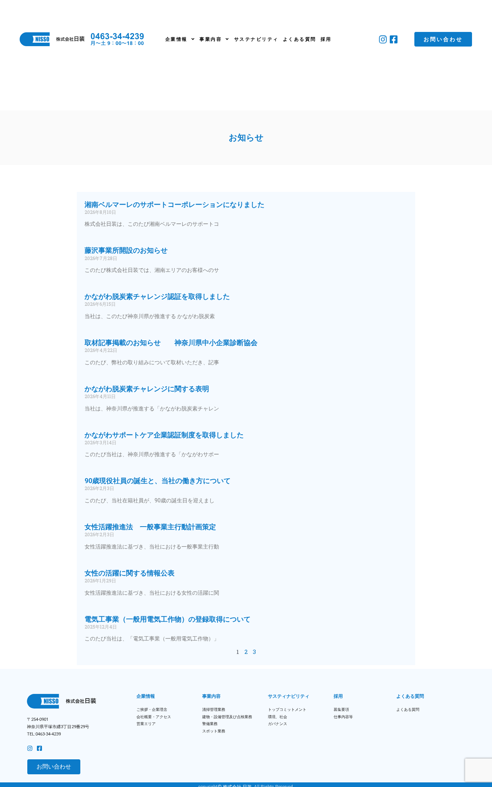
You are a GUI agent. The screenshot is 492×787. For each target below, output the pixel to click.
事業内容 (210, 39)
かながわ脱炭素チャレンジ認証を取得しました (157, 296)
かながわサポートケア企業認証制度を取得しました (164, 435)
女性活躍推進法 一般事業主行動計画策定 (150, 527)
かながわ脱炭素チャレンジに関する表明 (147, 389)
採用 (326, 39)
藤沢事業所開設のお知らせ (126, 250)
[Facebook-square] (393, 39)
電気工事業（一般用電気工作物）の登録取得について (168, 619)
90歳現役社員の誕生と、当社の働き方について (158, 481)
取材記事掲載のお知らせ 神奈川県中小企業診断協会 (174, 342)
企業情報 (176, 39)
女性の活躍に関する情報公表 (130, 573)
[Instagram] (382, 39)
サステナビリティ (256, 39)
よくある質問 (299, 39)
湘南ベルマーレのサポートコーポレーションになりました (174, 204)
